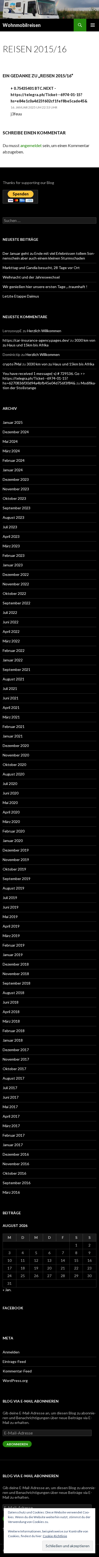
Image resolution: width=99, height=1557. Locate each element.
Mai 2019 (10, 916)
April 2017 (11, 1116)
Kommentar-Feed (17, 1371)
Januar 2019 (13, 954)
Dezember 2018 (16, 964)
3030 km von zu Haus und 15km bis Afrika (60, 364)
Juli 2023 (10, 527)
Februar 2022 (14, 650)
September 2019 (16, 878)
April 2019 (11, 926)
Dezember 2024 (16, 432)
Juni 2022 (10, 622)
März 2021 (11, 717)
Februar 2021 (14, 726)
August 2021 (13, 679)
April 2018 (11, 1011)
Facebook (13, 1308)
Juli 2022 (10, 612)
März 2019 (11, 935)
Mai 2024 (10, 441)
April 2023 (11, 536)
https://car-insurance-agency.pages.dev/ (36, 340)
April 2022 (11, 631)
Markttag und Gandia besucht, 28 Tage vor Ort (41, 267)
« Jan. (7, 1289)
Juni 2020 (10, 793)
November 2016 (16, 1163)
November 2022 (16, 584)
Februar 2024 (14, 460)
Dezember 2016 (16, 1154)
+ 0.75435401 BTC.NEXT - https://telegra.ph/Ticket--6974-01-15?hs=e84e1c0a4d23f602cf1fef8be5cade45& (49, 94)
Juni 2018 (10, 1002)
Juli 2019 (10, 897)
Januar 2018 (13, 1040)
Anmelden (11, 1352)
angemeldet (31, 145)
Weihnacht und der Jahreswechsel (31, 277)
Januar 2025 (13, 422)
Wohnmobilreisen (22, 25)
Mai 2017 (10, 1106)
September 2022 (16, 603)
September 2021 (16, 669)
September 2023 (16, 508)
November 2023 (16, 489)
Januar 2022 (13, 660)
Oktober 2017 (14, 1068)
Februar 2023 (14, 555)
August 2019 (13, 888)
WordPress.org (15, 1380)
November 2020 (16, 755)
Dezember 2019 (16, 850)
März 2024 (11, 451)
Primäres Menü (92, 25)
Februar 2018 (14, 1030)
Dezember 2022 (16, 574)
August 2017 (13, 1078)
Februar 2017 (14, 1135)
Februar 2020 (14, 831)
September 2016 (16, 1182)
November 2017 (16, 1059)
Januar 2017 (13, 1144)
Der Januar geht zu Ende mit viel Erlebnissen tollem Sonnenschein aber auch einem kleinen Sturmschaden (49, 255)
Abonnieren (17, 1444)
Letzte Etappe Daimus (21, 296)
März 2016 (11, 1192)
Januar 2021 (13, 736)
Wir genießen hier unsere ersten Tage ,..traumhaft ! (45, 286)
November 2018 (16, 973)
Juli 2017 (10, 1087)
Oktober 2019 (14, 869)
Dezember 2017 (16, 1049)
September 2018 (16, 983)
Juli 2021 (10, 688)
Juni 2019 (10, 907)
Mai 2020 (10, 802)
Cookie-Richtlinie (55, 1536)
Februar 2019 (14, 945)
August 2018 (13, 992)
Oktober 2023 (14, 498)
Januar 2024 (13, 470)
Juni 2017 (10, 1097)
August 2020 (13, 774)
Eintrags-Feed (14, 1361)
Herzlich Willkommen (44, 330)
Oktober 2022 (14, 593)
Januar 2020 (13, 840)
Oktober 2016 (14, 1173)
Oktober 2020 (14, 764)
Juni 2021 (10, 698)
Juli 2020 (10, 783)
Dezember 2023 (16, 479)
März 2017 (11, 1125)
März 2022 (11, 641)
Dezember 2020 (16, 745)
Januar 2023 (13, 565)
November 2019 (16, 859)
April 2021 (11, 707)
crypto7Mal (12, 364)
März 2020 (11, 821)
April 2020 (11, 812)
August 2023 (13, 517)
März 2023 (11, 546)
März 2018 (11, 1021)
